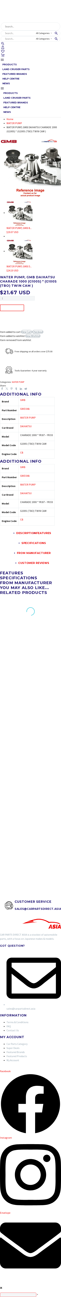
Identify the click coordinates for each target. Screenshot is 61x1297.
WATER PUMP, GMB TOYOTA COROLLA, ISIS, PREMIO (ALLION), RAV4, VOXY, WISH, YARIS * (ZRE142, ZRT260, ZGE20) (12, 672)
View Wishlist (33, 336)
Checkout (38, 331)
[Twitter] (7, 388)
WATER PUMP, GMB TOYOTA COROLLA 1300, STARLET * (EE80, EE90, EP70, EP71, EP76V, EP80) (46, 669)
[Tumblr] (16, 388)
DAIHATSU (26, 426)
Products (9, 64)
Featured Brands (14, 74)
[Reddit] (25, 388)
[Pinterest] (11, 388)
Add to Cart (12, 307)
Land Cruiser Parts (16, 69)
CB (21, 452)
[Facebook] (2, 388)
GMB (22, 400)
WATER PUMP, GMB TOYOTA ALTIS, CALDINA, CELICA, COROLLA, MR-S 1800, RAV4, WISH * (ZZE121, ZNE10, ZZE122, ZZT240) (12, 839)
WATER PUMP (14, 123)
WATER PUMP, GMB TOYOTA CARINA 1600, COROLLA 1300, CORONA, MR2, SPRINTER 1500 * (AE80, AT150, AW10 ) (47, 753)
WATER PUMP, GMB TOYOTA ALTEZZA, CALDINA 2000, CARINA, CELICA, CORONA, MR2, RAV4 (47, 836)
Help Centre (10, 78)
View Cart (26, 331)
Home (10, 119)
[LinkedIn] (21, 388)
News (6, 83)
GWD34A (25, 408)
